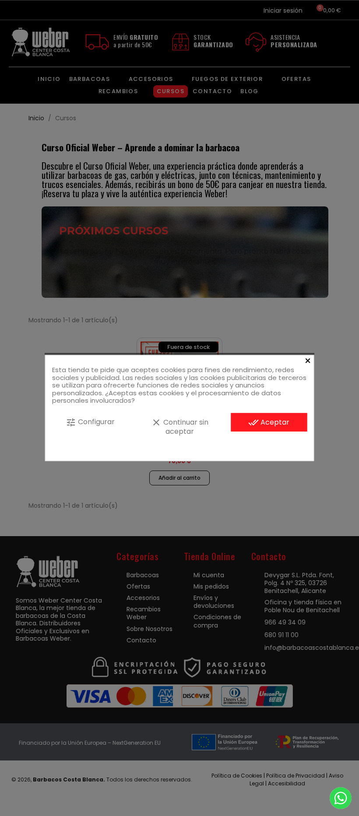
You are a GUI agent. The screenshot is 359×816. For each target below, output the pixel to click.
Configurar (90, 421)
